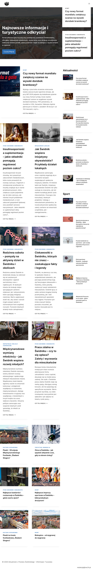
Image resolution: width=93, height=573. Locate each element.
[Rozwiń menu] (89, 3)
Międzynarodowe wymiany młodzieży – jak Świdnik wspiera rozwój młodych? (13, 356)
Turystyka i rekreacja (42, 447)
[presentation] (10, 81)
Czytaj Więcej (9, 219)
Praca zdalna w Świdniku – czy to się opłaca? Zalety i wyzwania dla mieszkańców (46, 355)
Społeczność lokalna (42, 145)
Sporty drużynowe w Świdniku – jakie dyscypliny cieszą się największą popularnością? (82, 224)
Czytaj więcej (29, 113)
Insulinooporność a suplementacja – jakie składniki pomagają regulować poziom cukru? (76, 44)
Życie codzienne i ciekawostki (75, 34)
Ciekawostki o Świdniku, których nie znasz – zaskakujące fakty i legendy (46, 260)
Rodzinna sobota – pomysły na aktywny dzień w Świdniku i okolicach (13, 260)
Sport (67, 8)
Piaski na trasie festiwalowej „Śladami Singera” (12, 538)
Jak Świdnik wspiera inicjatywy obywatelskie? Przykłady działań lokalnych (82, 143)
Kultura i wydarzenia (10, 447)
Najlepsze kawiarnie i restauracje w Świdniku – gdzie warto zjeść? (13, 495)
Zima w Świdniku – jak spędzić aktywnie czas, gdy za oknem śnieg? (44, 452)
